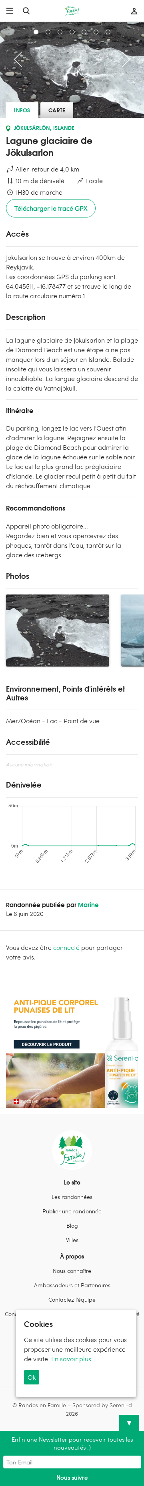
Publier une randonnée (72, 1211)
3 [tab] (60, 32)
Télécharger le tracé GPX (50, 208)
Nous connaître (72, 1271)
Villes (72, 1240)
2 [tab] (48, 32)
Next (122, 59)
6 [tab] (96, 32)
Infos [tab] (22, 110)
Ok (32, 1377)
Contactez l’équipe (72, 1299)
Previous (21, 59)
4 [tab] (72, 32)
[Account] (132, 10)
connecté (66, 947)
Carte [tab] (57, 110)
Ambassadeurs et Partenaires (72, 1285)
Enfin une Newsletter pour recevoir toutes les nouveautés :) (72, 1443)
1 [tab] (36, 32)
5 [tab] (84, 32)
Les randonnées (72, 1197)
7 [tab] (108, 32)
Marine (88, 904)
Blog (72, 1225)
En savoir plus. (72, 1358)
